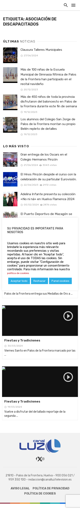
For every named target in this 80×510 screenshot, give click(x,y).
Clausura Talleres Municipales (41, 50)
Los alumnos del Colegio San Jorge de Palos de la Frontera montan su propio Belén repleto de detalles (48, 124)
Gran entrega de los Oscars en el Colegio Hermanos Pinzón (44, 157)
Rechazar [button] (39, 280)
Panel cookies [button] (60, 280)
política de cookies (18, 273)
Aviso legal (20, 488)
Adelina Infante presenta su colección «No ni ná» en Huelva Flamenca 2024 (48, 196)
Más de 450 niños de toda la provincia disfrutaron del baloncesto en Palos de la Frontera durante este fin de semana (49, 101)
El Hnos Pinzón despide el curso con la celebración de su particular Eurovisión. (49, 176)
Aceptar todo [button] (19, 280)
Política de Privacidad (51, 488)
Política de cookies (40, 493)
